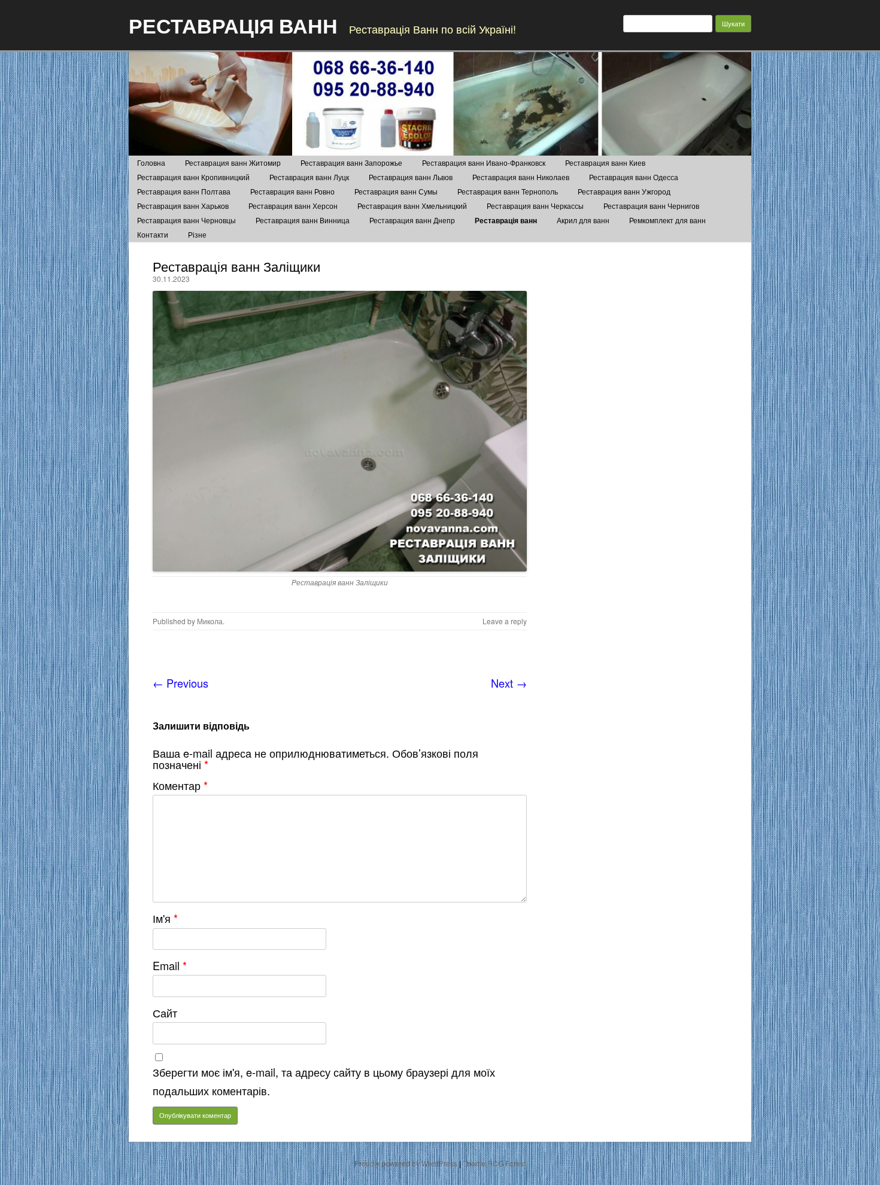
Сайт (165, 1012)
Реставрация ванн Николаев (520, 177)
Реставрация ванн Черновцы (186, 220)
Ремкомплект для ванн (667, 220)
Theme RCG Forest (494, 1163)
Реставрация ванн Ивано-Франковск (483, 162)
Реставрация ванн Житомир (233, 162)
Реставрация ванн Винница (303, 220)
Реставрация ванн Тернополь (507, 191)
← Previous (180, 683)
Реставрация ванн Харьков (183, 205)
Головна (151, 162)
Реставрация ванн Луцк (309, 177)
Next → (509, 683)
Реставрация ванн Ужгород (624, 191)
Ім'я (165, 918)
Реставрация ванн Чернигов (651, 205)
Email (170, 965)
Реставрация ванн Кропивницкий (193, 177)
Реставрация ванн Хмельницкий (412, 205)
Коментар (180, 785)
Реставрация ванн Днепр (412, 220)
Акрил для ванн (583, 220)
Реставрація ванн (506, 220)
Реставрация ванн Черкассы (535, 205)
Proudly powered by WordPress (405, 1163)
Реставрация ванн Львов (411, 177)
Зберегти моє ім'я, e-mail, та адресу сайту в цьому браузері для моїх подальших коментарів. (324, 1081)
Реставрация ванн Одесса (633, 177)
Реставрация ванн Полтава (183, 191)
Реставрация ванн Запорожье (351, 162)
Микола (210, 621)
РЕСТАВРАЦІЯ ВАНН (233, 25)
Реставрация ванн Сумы (396, 191)
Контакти (152, 234)
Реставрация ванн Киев (605, 162)
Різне (197, 234)
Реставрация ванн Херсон (293, 205)
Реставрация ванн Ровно (292, 191)
